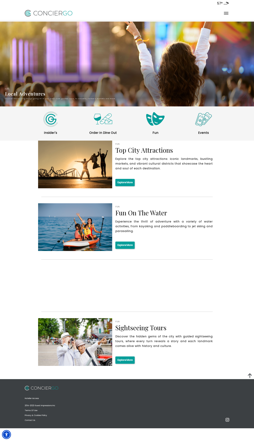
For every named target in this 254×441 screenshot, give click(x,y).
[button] (6, 434)
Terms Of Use (31, 410)
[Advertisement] (63, 288)
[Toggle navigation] (226, 13)
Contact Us (30, 420)
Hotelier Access (32, 398)
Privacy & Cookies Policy (36, 415)
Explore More (125, 182)
